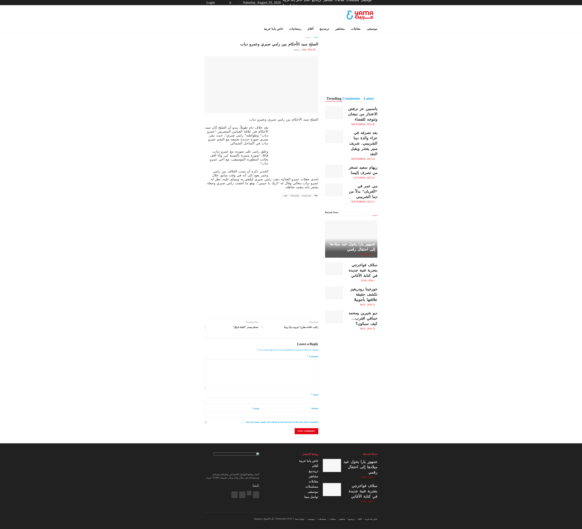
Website (314, 408)
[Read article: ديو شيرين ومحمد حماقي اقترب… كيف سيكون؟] (334, 316)
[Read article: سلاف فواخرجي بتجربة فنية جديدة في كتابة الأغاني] (334, 268)
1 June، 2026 (366, 254)
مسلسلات (311, 486)
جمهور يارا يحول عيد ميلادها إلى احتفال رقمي (360, 467)
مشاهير (313, 476)
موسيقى (372, 28)
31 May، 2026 (368, 304)
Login (211, 2)
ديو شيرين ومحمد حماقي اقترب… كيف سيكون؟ (363, 318)
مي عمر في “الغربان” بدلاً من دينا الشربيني (363, 191)
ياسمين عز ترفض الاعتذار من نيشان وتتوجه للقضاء (362, 114)
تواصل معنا (290, 5)
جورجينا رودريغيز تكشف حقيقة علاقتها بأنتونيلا (363, 294)
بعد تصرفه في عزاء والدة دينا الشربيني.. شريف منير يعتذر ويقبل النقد (363, 143)
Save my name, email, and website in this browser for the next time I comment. (281, 422)
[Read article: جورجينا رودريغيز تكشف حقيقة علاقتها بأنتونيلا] (334, 292)
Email (255, 408)
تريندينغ (313, 471)
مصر (285, 195)
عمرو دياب (295, 195)
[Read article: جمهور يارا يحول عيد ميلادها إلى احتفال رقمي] (332, 465)
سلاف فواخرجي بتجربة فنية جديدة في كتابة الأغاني (363, 270)
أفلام (315, 466)
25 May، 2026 (368, 328)
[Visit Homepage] (360, 15)
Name (314, 394)
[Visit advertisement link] (295, 150)
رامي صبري (306, 195)
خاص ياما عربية (308, 460)
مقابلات (356, 28)
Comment (312, 356)
